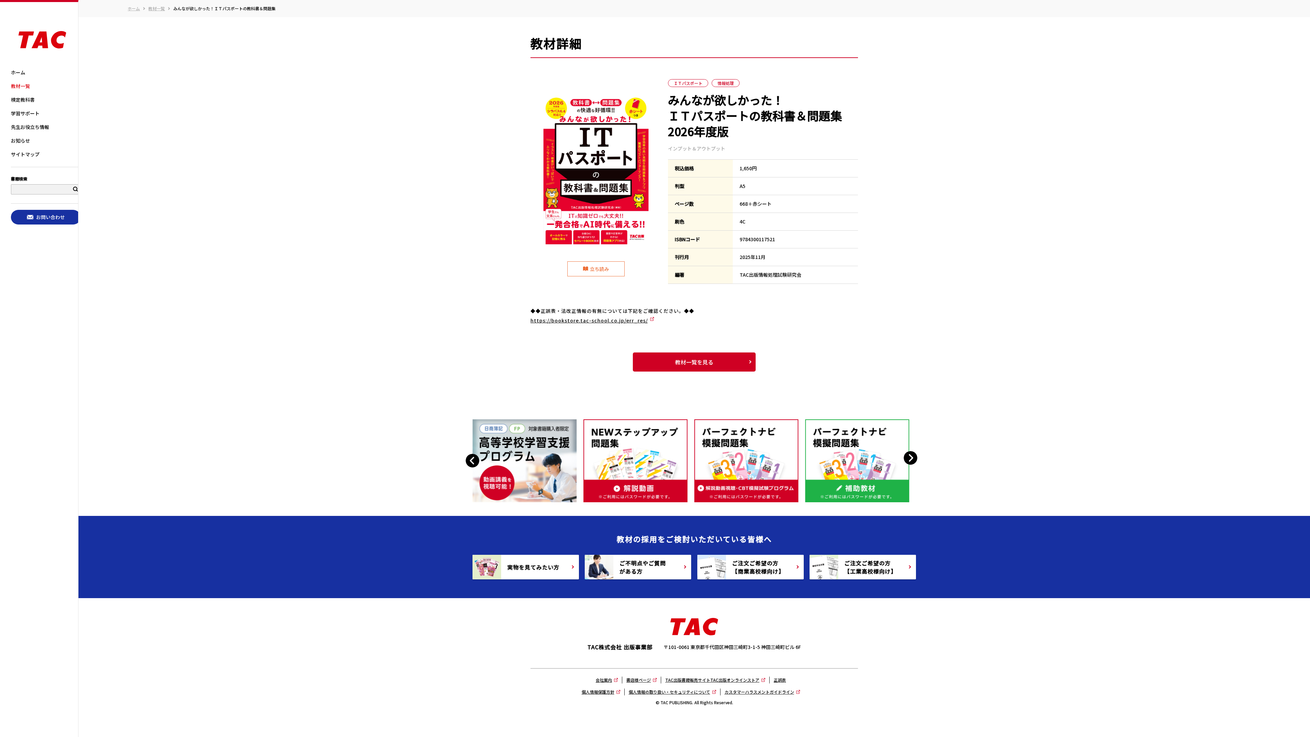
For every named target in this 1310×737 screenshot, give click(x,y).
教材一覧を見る (694, 362)
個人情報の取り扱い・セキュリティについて (669, 692)
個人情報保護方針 (598, 692)
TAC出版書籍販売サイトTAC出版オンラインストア (712, 680)
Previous (473, 460)
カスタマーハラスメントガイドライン (759, 692)
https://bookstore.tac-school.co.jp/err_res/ (589, 320)
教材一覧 (156, 8)
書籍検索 (19, 179)
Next (910, 458)
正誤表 (780, 680)
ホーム (134, 8)
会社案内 (604, 680)
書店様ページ (638, 680)
